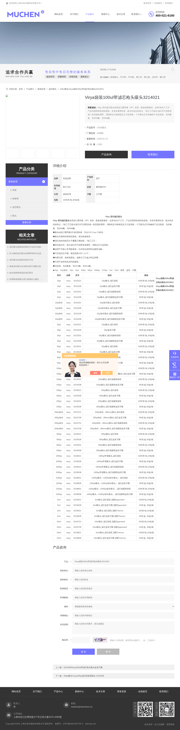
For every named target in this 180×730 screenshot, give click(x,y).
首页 (21, 89)
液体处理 (41, 89)
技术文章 (121, 14)
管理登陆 (170, 724)
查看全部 (26, 222)
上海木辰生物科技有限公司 (29, 3)
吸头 (14, 215)
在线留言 (158, 3)
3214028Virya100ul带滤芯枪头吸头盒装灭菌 (83, 667)
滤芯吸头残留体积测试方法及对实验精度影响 (28, 247)
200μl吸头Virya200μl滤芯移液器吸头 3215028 (84, 676)
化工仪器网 (159, 724)
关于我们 (74, 14)
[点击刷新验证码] (100, 640)
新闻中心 (105, 14)
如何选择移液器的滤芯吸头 (21, 273)
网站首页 (58, 14)
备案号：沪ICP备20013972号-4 (69, 724)
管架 (14, 190)
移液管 (15, 198)
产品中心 (58, 691)
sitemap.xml (90, 724)
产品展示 (90, 14)
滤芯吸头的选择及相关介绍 (21, 260)
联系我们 (169, 3)
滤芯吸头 (53, 89)
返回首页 (147, 3)
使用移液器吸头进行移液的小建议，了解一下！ (28, 279)
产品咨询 (106, 154)
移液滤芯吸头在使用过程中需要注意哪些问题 (28, 266)
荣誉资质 (121, 691)
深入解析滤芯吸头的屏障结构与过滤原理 (27, 253)
